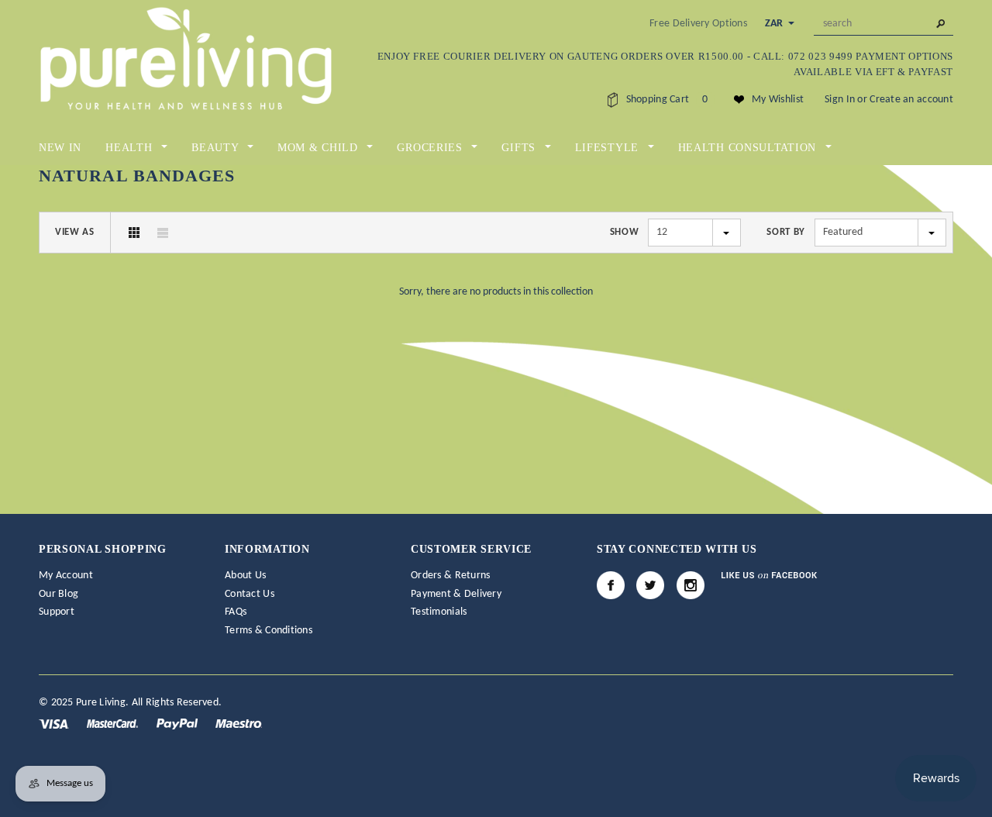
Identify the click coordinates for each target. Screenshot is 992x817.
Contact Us (249, 594)
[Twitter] (650, 585)
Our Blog (58, 594)
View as (75, 232)
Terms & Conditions (268, 630)
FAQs (235, 612)
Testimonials (439, 612)
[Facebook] (611, 585)
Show (624, 232)
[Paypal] (178, 723)
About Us (245, 575)
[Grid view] (134, 232)
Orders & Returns (450, 575)
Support (56, 612)
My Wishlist (778, 99)
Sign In (840, 99)
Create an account (911, 99)
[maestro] (238, 723)
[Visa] (55, 723)
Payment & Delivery (456, 594)
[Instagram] (690, 585)
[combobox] (883, 24)
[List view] (162, 232)
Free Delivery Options (698, 23)
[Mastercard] (113, 723)
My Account (66, 575)
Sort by (785, 232)
